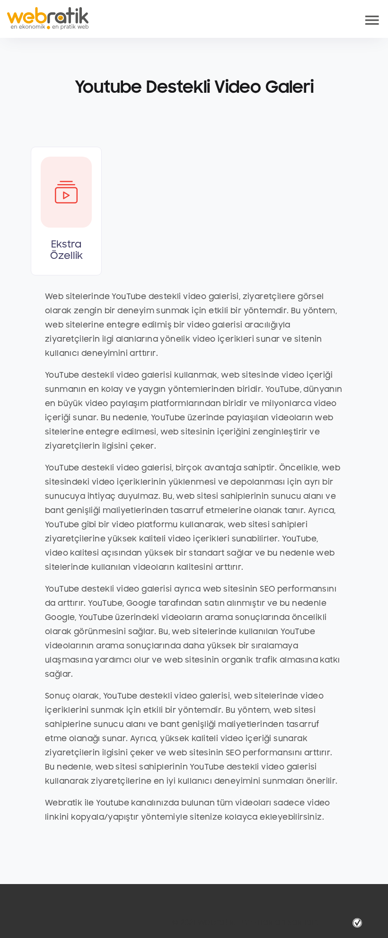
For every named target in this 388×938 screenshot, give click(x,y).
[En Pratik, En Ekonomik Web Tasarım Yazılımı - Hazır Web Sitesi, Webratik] (47, 18)
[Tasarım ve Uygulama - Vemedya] (358, 923)
